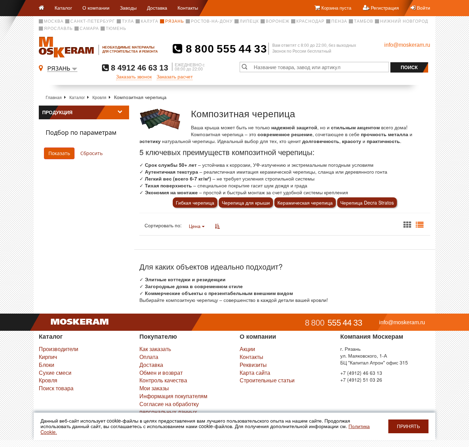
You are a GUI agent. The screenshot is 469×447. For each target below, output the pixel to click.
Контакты (188, 7)
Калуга (149, 21)
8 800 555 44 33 (224, 48)
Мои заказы (154, 388)
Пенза (339, 21)
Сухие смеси (55, 373)
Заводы (128, 7)
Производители (58, 349)
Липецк (249, 21)
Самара (89, 28)
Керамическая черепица (305, 202)
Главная (54, 97)
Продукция (57, 112)
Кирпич (48, 357)
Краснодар (310, 21)
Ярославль (58, 28)
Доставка (157, 7)
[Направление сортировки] (217, 226)
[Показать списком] (419, 225)
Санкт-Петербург (92, 21)
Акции (247, 349)
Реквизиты (253, 365)
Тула (128, 21)
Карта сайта (255, 373)
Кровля (99, 97)
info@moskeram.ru (407, 45)
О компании (96, 7)
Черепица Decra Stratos (367, 202)
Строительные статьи (267, 380)
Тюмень (116, 28)
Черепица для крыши (246, 202)
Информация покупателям (173, 396)
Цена (195, 225)
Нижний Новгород (404, 21)
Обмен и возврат (161, 373)
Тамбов (363, 21)
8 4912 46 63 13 (138, 68)
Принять (408, 426)
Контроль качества (163, 380)
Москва (54, 21)
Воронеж (277, 21)
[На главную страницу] (44, 8)
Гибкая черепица (195, 202)
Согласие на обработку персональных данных (169, 408)
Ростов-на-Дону (212, 21)
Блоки (46, 365)
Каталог (63, 7)
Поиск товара (56, 388)
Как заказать (155, 349)
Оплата (148, 357)
